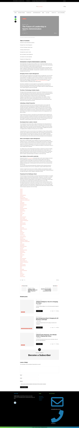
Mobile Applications (23, 224)
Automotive (21, 196)
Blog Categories (61, 12)
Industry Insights (22, 259)
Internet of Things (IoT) (23, 219)
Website (21, 381)
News (43, 12)
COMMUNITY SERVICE (24, 198)
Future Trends (22, 213)
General (21, 190)
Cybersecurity (22, 202)
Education (21, 207)
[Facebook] (15, 403)
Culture (47, 12)
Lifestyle (21, 221)
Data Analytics (22, 203)
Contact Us (54, 12)
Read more (39, 327)
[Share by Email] (15, 21)
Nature (21, 225)
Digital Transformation (23, 204)
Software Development (23, 270)
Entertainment (22, 209)
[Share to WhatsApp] (15, 19)
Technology (28, 12)
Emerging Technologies (23, 208)
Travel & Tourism (22, 276)
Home (15, 12)
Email (21, 378)
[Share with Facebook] (15, 17)
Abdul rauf (24, 30)
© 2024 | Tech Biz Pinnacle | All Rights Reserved (39, 427)
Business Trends (21, 12)
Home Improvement (23, 216)
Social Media (22, 227)
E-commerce (22, 247)
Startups (21, 231)
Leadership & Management (24, 220)
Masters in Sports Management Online (41, 80)
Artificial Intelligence (23, 195)
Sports (21, 230)
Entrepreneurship (36, 12)
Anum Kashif (39, 304)
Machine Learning (22, 222)
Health (21, 215)
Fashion (21, 253)
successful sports (30, 158)
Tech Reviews (22, 232)
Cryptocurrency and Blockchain (24, 241)
